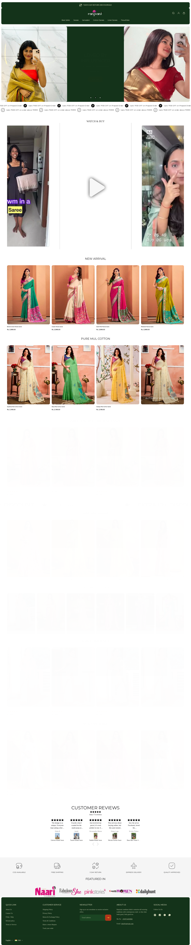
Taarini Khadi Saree (101, 706)
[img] (95, 812)
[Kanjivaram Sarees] (110, 612)
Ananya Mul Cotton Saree (103, 406)
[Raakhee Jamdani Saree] (115, 836)
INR (19, 940)
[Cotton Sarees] (21, 612)
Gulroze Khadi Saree (12, 706)
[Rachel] (73, 549)
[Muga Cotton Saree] (162, 549)
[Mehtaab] (117, 549)
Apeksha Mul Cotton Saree (14, 406)
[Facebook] (159, 915)
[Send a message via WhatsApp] (187, 941)
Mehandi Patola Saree (147, 326)
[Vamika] (162, 757)
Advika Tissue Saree (57, 789)
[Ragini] (28, 549)
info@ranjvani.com (127, 924)
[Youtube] (164, 915)
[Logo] (95, 13)
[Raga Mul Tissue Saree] (58, 836)
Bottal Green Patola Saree (14, 326)
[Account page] (178, 13)
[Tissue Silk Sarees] (51, 612)
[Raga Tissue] (162, 454)
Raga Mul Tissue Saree (13, 486)
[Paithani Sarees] (170, 612)
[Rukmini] (162, 674)
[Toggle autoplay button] (6, 96)
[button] (95, 186)
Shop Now (69, 78)
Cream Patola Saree (57, 326)
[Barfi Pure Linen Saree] (96, 836)
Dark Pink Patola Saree (102, 326)
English (8, 940)
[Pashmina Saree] (140, 612)
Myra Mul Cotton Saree (58, 406)
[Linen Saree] (81, 612)
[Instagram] (155, 915)
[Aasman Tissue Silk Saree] (134, 836)
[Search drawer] (173, 13)
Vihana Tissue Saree (101, 789)
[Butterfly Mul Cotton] (162, 374)
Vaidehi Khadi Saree (57, 706)
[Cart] (184, 13)
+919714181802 (127, 919)
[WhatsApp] (169, 915)
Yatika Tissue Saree (12, 789)
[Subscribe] (108, 918)
